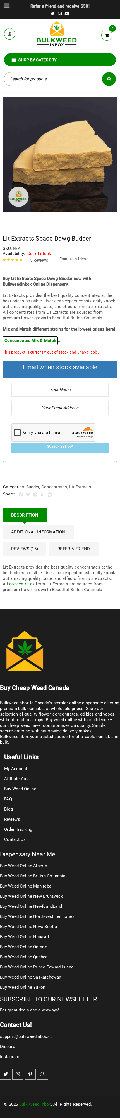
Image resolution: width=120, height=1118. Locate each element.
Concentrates (54, 487)
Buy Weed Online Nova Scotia (28, 926)
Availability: (14, 253)
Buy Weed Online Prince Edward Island (36, 967)
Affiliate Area (17, 778)
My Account (15, 768)
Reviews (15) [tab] (24, 548)
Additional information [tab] (38, 532)
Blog (8, 809)
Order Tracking (18, 829)
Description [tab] (24, 515)
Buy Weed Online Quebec (24, 956)
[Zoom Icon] (60, 154)
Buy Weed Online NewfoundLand (31, 906)
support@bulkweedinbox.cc (26, 1036)
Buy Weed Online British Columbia (32, 876)
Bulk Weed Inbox (35, 1104)
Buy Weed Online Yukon (22, 987)
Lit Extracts (80, 487)
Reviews (38, 260)
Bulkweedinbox (14, 736)
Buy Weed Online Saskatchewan (30, 977)
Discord (7, 1046)
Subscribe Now (60, 447)
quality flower (37, 714)
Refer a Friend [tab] (73, 548)
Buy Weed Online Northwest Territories (37, 916)
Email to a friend (73, 259)
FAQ (8, 799)
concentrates (22, 584)
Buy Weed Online (20, 788)
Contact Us (15, 839)
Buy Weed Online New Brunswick (31, 896)
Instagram (9, 1056)
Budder (32, 487)
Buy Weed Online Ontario (23, 946)
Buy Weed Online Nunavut (24, 936)
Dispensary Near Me (28, 854)
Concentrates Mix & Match (30, 340)
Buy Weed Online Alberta (23, 865)
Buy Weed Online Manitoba (25, 886)
